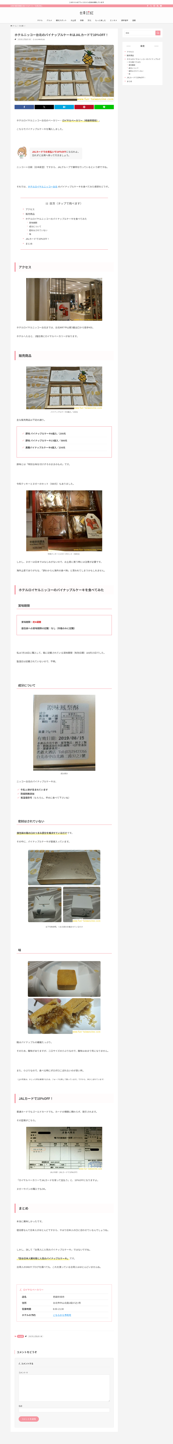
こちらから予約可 (62, 1315)
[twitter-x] (151, 5)
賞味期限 (33, 222)
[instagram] (154, 5)
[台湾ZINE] (86, 12)
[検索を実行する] (157, 33)
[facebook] (147, 5)
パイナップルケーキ (24, 39)
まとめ (29, 243)
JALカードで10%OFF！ (38, 238)
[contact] (160, 5)
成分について (35, 226)
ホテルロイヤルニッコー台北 (42, 186)
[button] (24, 107)
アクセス (30, 209)
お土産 (20, 1336)
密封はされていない (38, 230)
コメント (23, 1372)
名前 (20, 1406)
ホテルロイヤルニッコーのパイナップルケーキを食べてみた (56, 218)
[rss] (157, 5)
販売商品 (30, 214)
